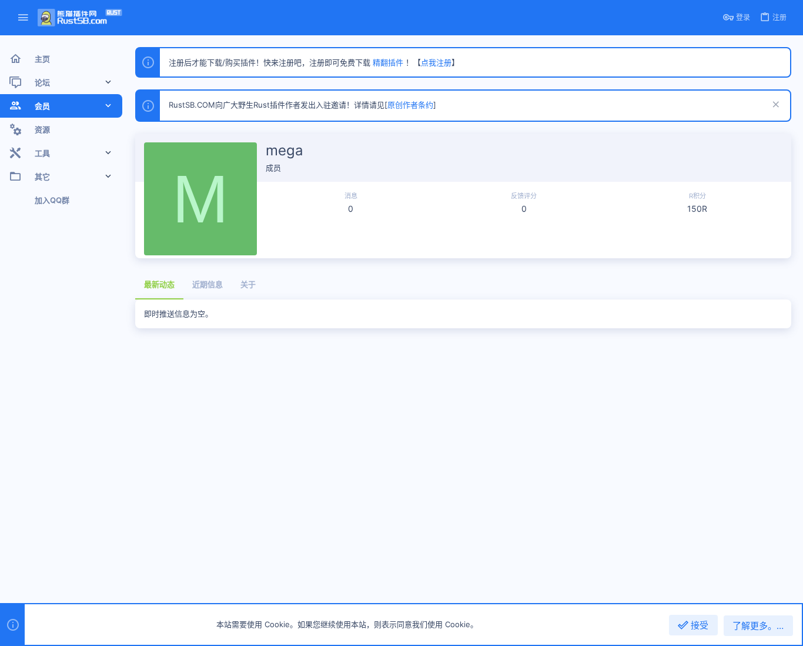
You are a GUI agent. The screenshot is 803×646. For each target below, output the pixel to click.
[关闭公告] (774, 105)
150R (697, 209)
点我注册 (436, 62)
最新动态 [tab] (159, 284)
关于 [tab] (248, 284)
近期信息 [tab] (207, 284)
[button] (23, 18)
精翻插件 (388, 62)
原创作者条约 (410, 104)
